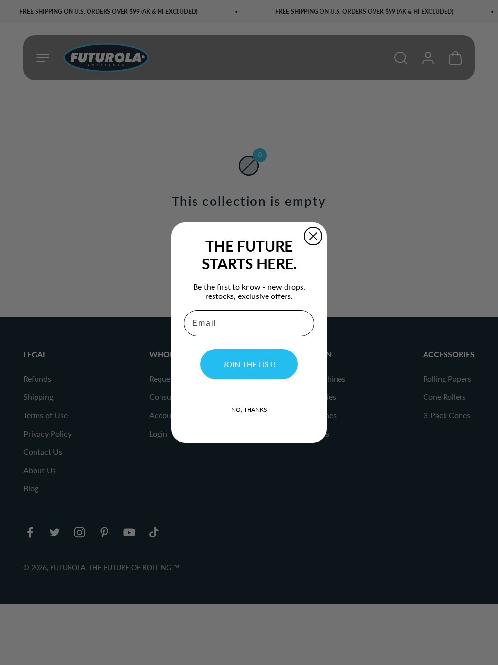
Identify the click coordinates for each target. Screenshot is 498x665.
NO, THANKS (249, 409)
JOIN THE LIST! (249, 364)
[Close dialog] (313, 236)
